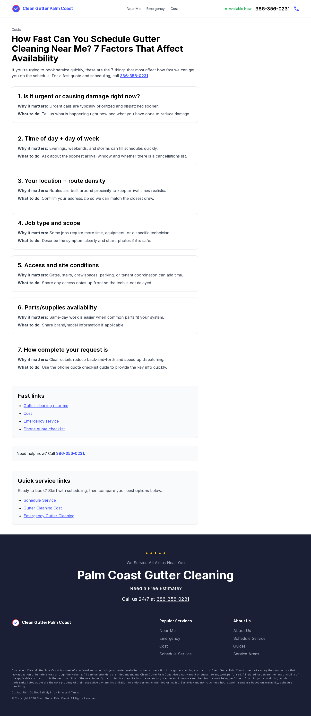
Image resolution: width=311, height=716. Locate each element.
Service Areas (246, 653)
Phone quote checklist (44, 428)
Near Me (134, 9)
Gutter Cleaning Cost (43, 508)
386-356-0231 (134, 75)
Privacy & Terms (68, 692)
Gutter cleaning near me (46, 405)
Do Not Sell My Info (42, 692)
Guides (239, 646)
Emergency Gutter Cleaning (49, 515)
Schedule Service (40, 500)
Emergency (156, 9)
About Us (242, 630)
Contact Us (19, 692)
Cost (174, 9)
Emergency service (41, 421)
